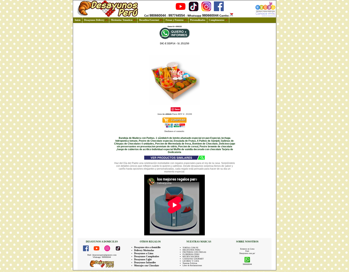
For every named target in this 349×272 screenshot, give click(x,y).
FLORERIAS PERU (191, 254)
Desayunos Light (143, 259)
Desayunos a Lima (143, 253)
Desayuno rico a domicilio (147, 247)
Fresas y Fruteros (175, 20)
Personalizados (197, 20)
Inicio (78, 20)
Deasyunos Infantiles (145, 262)
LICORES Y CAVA (191, 261)
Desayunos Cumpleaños (146, 256)
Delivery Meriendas (144, 250)
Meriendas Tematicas (122, 20)
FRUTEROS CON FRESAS (194, 252)
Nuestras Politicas (190, 263)
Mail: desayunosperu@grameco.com (102, 255)
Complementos (216, 20)
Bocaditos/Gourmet (149, 20)
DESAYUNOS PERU (191, 250)
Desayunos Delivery (94, 20)
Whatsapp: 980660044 (102, 257)
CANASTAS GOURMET (193, 259)
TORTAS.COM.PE (190, 247)
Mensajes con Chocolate (146, 265)
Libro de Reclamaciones (192, 265)
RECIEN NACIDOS (191, 256)
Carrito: (224, 15)
